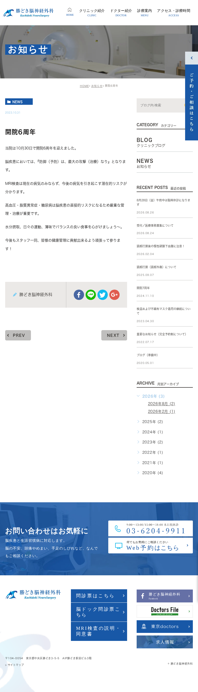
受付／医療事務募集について (155, 225)
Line (91, 295)
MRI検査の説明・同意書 (98, 631)
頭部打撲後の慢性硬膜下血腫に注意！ (161, 246)
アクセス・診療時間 (173, 13)
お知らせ (97, 86)
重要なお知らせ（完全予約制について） (162, 334)
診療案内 (144, 13)
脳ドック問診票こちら (98, 612)
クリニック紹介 (92, 13)
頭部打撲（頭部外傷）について (156, 267)
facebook (79, 295)
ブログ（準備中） (148, 355)
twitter (102, 295)
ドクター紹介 (121, 13)
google (114, 295)
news (17, 101)
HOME (70, 14)
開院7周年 (143, 288)
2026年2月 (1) (161, 411)
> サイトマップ (14, 665)
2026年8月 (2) (161, 404)
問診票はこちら (95, 595)
